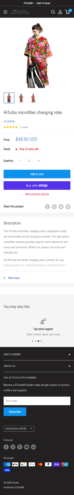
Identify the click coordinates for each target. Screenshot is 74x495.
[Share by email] (67, 206)
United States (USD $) (16, 428)
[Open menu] (5, 12)
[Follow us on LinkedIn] (33, 446)
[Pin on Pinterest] (54, 206)
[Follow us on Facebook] (6, 446)
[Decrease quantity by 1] (19, 161)
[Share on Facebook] (47, 206)
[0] (67, 12)
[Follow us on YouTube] (26, 446)
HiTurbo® (9, 121)
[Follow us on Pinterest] (19, 446)
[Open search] (53, 12)
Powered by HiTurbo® (14, 487)
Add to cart (37, 174)
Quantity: (8, 161)
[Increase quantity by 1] (38, 161)
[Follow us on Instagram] (12, 446)
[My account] (60, 12)
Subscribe (15, 412)
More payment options (37, 194)
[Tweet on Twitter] (61, 206)
